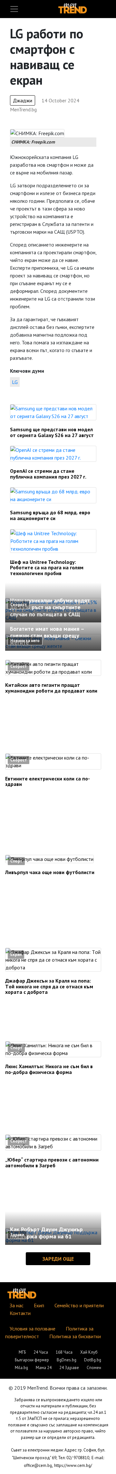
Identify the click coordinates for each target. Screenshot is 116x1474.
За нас (17, 1305)
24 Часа (41, 1352)
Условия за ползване (32, 1328)
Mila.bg (21, 1367)
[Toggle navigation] (14, 9)
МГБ (22, 1352)
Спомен (94, 1367)
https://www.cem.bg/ (73, 1465)
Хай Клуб (89, 1352)
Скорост (18, 604)
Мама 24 (44, 1367)
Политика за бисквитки (75, 1336)
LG (15, 382)
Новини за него (25, 640)
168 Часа (64, 1352)
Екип (39, 1305)
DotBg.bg (92, 1360)
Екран (16, 954)
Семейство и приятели (79, 1305)
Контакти (20, 1313)
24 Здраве (69, 1367)
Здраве (17, 1234)
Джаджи (22, 100)
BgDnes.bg (66, 1360)
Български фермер (32, 1360)
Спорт (16, 861)
